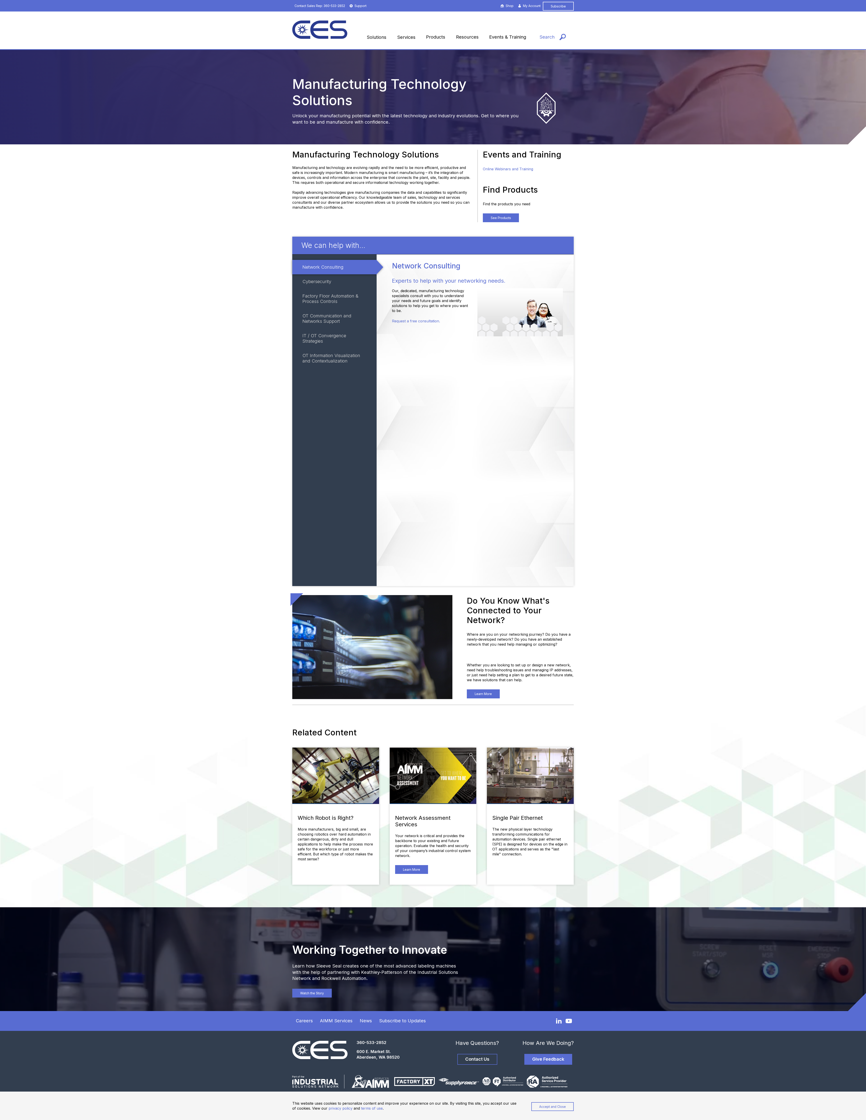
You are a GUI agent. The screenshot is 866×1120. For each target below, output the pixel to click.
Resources (467, 37)
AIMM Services (336, 1020)
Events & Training (507, 37)
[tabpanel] (475, 420)
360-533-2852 (371, 1042)
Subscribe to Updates (402, 1020)
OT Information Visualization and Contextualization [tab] (331, 358)
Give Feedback (548, 1059)
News (366, 1020)
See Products (501, 218)
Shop (510, 6)
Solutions (376, 37)
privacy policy (340, 1108)
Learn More (483, 694)
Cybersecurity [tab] (316, 281)
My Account (532, 6)
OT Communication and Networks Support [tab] (326, 318)
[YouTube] (569, 1021)
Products (435, 37)
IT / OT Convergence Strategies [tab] (324, 338)
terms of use (372, 1108)
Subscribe (558, 6)
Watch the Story (312, 993)
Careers (304, 1020)
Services (406, 37)
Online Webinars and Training (508, 169)
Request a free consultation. (416, 321)
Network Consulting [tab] (322, 267)
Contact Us (477, 1059)
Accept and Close (552, 1106)
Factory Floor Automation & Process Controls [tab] (330, 298)
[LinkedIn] (559, 1021)
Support (360, 6)
